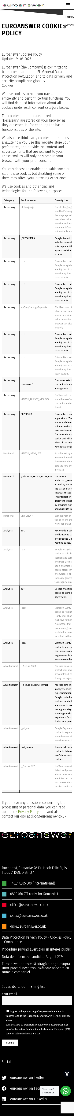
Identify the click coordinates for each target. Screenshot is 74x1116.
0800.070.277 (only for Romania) (34, 894)
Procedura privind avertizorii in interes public (36, 949)
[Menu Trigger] (67, 4)
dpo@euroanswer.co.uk (28, 926)
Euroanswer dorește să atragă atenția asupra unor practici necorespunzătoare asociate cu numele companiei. (36, 968)
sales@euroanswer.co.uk (29, 915)
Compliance (13, 942)
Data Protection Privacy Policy (24, 937)
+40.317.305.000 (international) (32, 883)
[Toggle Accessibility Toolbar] (67, 1074)
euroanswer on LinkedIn (28, 1099)
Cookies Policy (60, 937)
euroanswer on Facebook (29, 1088)
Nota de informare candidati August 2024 (33, 956)
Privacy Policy (28, 811)
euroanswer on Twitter (27, 1077)
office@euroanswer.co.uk (29, 904)
